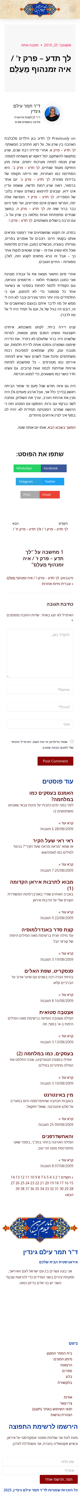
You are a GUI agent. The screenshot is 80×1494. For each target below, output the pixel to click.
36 (32, 1188)
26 (18, 1183)
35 (37, 1188)
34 (42, 1188)
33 (47, 1188)
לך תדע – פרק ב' (26, 167)
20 (47, 1183)
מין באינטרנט (58, 1094)
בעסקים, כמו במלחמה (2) (45, 1053)
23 (32, 1183)
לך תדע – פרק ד (40, 196)
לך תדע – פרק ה (31, 208)
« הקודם (67, 1177)
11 (27, 1177)
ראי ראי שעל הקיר (53, 840)
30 (62, 1188)
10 (32, 1177)
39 (18, 1188)
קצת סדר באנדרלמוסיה (47, 929)
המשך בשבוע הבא (62, 427)
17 (62, 1183)
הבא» (69, 1194)
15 (71, 1183)
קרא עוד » (66, 823)
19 (52, 1183)
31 (57, 1188)
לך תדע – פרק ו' (20, 220)
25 (22, 1183)
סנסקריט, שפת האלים (48, 970)
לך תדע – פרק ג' (35, 179)
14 (13, 1177)
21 (42, 1183)
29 (66, 1188)
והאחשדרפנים (57, 1136)
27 (13, 1183)
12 (22, 1177)
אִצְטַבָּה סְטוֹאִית (56, 1012)
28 (71, 1188)
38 (22, 1188)
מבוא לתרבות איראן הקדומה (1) (41, 884)
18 (57, 1183)
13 (18, 1177)
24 (27, 1183)
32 (52, 1188)
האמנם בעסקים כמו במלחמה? (51, 795)
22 (37, 1183)
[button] (72, 9)
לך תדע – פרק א (63, 150)
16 (66, 1183)
